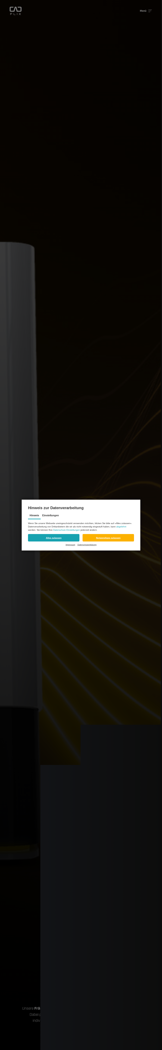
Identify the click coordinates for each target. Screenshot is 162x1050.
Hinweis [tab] (34, 515)
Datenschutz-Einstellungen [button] (66, 530)
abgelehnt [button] (121, 526)
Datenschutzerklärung (87, 545)
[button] (53, 537)
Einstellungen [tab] (50, 515)
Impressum (70, 545)
